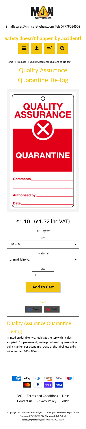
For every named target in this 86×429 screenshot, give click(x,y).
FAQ (19, 396)
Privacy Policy (46, 401)
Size (43, 238)
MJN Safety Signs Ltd (36, 412)
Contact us (24, 401)
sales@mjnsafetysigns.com (35, 27)
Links (65, 396)
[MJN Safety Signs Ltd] (43, 13)
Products (21, 62)
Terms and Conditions (42, 396)
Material (43, 253)
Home (10, 62)
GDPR (65, 401)
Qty (43, 268)
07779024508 (56, 420)
